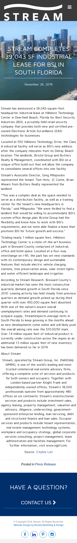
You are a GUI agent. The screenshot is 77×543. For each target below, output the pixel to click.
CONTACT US (37, 502)
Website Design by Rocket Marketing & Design (39, 525)
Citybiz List (44, 452)
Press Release (45, 464)
